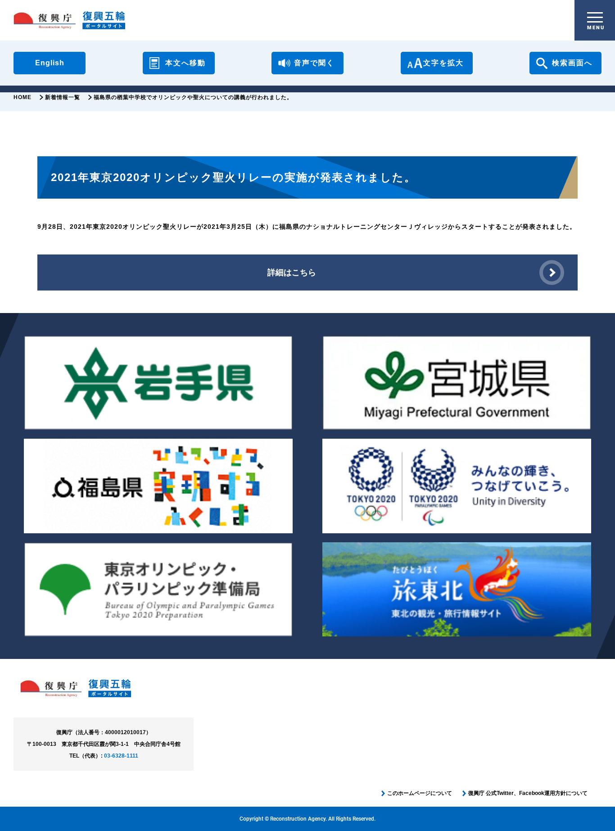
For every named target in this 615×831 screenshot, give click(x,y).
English (49, 63)
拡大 (443, 63)
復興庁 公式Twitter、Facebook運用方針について (528, 793)
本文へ (185, 63)
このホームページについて (419, 793)
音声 (314, 63)
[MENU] (595, 17)
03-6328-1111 (121, 756)
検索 (572, 63)
